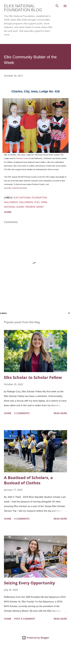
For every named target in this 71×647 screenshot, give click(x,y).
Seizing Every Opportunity (29, 583)
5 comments (22, 413)
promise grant (34, 206)
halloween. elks (29, 202)
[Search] (57, 6)
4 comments (22, 518)
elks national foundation (30, 197)
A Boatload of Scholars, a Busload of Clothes (28, 480)
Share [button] (7, 212)
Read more (60, 413)
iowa (44, 202)
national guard (14, 206)
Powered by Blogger (37, 637)
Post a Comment (24, 618)
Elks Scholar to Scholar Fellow (33, 377)
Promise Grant (22, 158)
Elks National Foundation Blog (23, 8)
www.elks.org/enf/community (15, 188)
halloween (11, 202)
